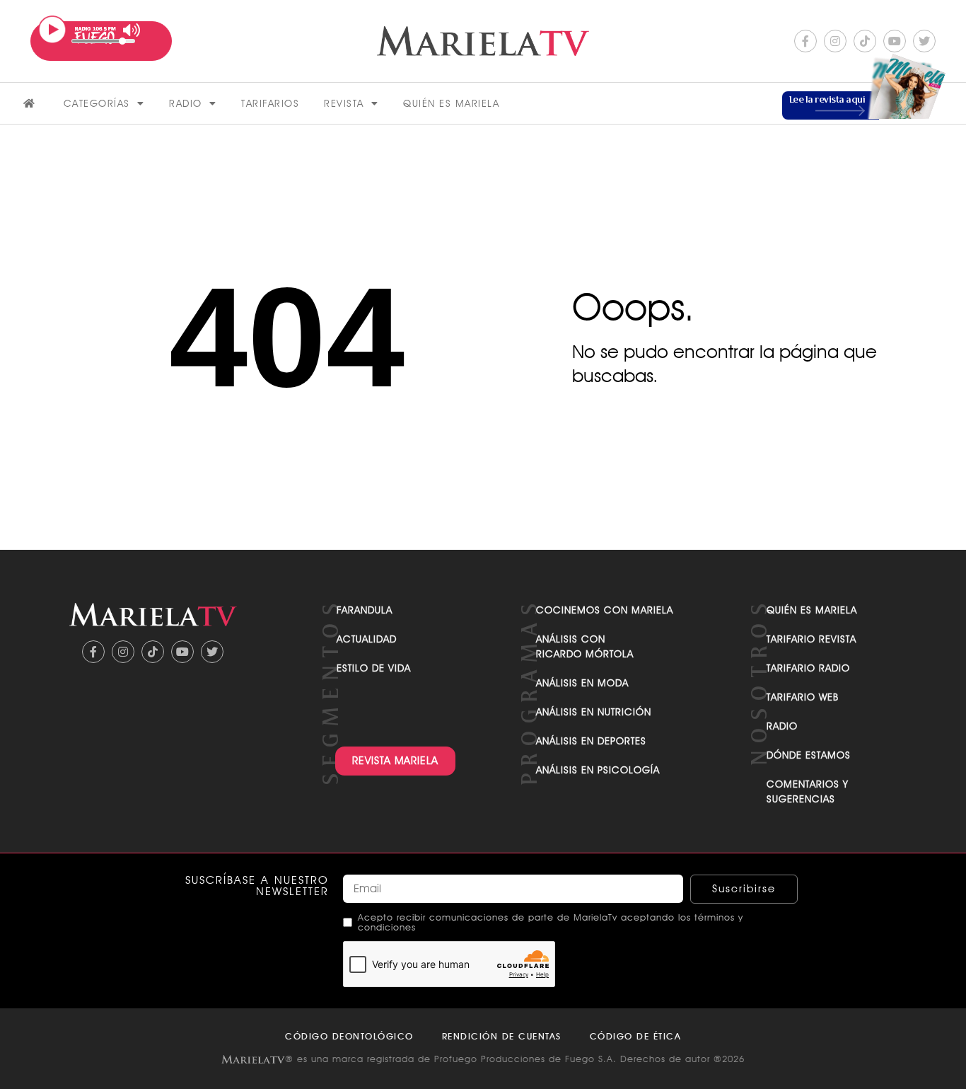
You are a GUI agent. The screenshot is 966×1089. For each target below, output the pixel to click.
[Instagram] (835, 41)
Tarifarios (270, 103)
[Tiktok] (865, 41)
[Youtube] (894, 41)
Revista (344, 103)
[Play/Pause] (52, 29)
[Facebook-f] (805, 41)
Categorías (97, 103)
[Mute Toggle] (132, 30)
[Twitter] (924, 41)
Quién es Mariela (451, 103)
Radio (185, 103)
